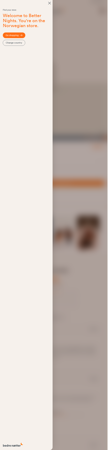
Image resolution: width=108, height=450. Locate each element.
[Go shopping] (49, 3)
